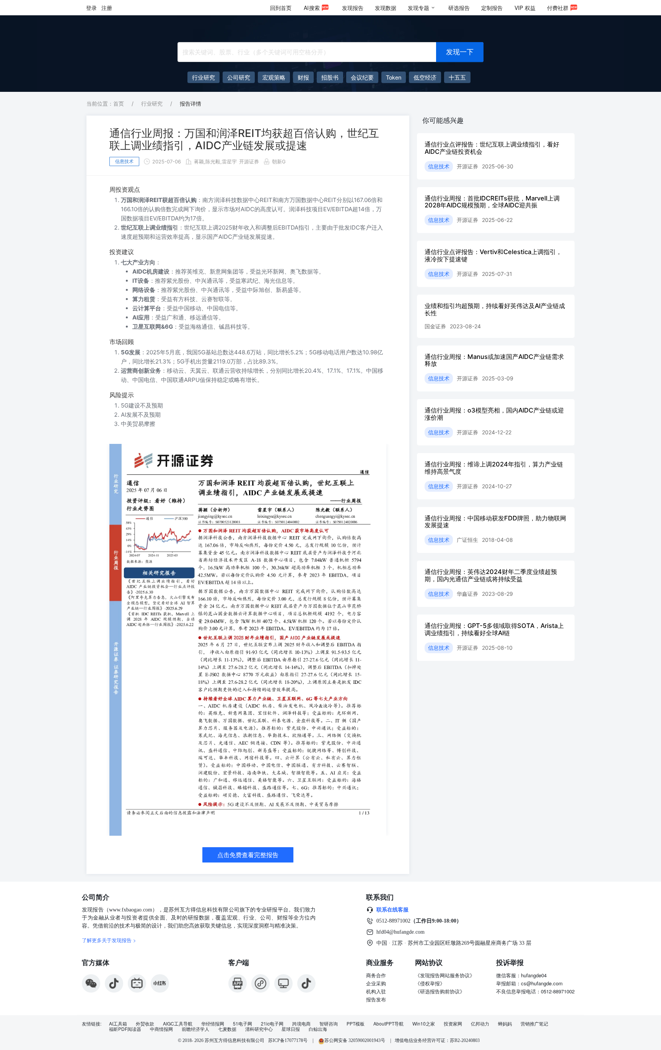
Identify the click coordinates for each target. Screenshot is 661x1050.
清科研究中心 (259, 1029)
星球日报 (291, 1029)
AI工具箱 (118, 1023)
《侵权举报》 (430, 983)
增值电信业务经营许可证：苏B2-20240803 (437, 1040)
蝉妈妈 (505, 1023)
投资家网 (453, 1023)
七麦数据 (227, 1029)
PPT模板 (356, 1023)
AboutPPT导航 (388, 1023)
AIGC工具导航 (177, 1023)
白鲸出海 (318, 1029)
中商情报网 (161, 1029)
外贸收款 (145, 1023)
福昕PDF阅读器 (125, 1029)
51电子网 (242, 1023)
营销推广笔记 (534, 1023)
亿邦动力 (480, 1023)
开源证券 (249, 161)
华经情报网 (212, 1023)
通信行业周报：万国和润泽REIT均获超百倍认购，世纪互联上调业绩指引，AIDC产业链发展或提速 (244, 139)
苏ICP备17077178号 (288, 1040)
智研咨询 (328, 1023)
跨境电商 (301, 1023)
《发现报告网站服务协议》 (445, 975)
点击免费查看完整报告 (247, 855)
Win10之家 (423, 1023)
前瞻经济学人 (195, 1029)
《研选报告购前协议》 (440, 991)
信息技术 (124, 161)
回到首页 (280, 7)
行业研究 (152, 103)
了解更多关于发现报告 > (109, 940)
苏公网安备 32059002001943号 (355, 1040)
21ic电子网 (272, 1023)
